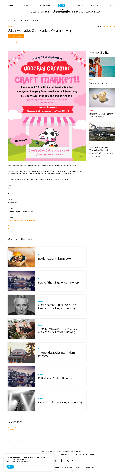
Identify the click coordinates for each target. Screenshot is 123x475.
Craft (12, 429)
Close (10, 467)
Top (118, 470)
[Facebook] (61, 460)
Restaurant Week (92, 12)
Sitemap (72, 467)
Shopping (13, 42)
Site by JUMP (72, 470)
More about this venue (18, 227)
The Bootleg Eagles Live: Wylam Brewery (56, 354)
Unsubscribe (89, 467)
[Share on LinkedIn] (114, 26)
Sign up (112, 5)
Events (48, 12)
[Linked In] (67, 460)
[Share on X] (107, 26)
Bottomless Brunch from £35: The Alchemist (101, 115)
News (26, 5)
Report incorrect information (17, 441)
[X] (56, 460)
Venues (33, 12)
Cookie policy (23, 462)
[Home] (61, 11)
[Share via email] (104, 26)
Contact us (80, 467)
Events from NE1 (44, 5)
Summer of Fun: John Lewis (102, 82)
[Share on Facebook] (111, 26)
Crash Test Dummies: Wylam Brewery (60, 402)
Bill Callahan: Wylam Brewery (55, 378)
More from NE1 (96, 5)
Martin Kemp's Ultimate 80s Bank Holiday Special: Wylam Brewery (57, 306)
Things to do (77, 12)
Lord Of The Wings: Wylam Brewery (58, 282)
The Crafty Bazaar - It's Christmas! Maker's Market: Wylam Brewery (57, 330)
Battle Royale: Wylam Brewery (55, 258)
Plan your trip (78, 5)
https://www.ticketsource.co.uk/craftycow (21, 220)
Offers (41, 12)
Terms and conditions (60, 467)
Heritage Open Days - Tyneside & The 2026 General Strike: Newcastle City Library (101, 151)
